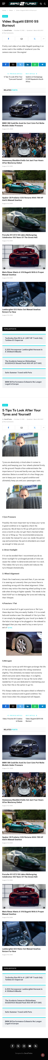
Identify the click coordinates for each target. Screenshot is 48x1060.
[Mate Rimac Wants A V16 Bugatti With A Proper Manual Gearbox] (24, 257)
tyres (10, 627)
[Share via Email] (21, 39)
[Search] (41, 3)
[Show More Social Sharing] (44, 39)
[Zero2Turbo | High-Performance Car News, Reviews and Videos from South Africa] (23, 3)
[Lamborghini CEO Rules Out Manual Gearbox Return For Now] (24, 294)
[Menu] (3, 3)
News (5, 16)
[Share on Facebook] (8, 39)
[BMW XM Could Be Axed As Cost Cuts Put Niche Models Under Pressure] (24, 108)
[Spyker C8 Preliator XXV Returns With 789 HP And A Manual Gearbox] (24, 182)
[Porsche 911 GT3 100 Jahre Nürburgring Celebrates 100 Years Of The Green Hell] (24, 219)
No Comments (9, 33)
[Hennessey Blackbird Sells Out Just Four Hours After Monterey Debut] (24, 145)
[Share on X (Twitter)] (34, 39)
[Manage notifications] (43, 1055)
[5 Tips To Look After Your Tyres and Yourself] (20, 456)
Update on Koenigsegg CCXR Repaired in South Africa (34, 79)
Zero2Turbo (8, 30)
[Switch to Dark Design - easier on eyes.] (44, 4)
